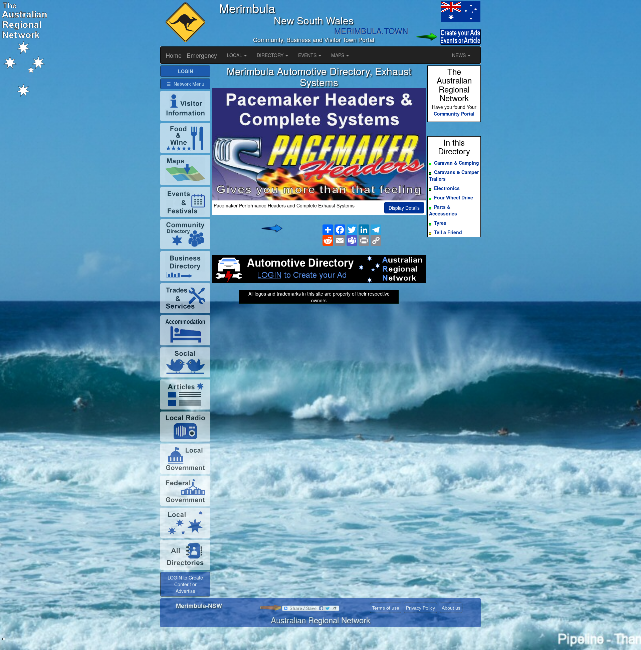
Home (174, 55)
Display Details (404, 207)
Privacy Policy (420, 608)
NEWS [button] (459, 55)
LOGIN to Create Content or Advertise (185, 584)
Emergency (202, 55)
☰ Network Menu (185, 83)
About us (451, 608)
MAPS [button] (338, 55)
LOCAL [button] (235, 55)
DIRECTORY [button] (271, 55)
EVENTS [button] (308, 55)
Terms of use (385, 608)
